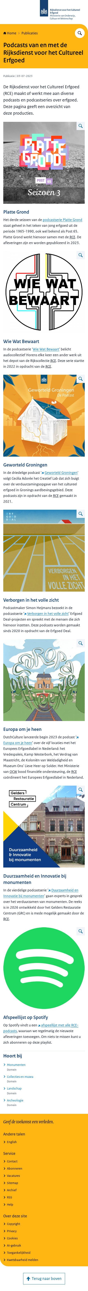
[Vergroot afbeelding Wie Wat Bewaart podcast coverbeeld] (81, 255)
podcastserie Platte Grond (62, 219)
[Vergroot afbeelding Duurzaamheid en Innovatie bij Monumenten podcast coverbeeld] (81, 790)
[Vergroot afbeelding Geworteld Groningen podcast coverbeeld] (81, 379)
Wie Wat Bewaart (46, 349)
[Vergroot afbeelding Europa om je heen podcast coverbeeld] (81, 643)
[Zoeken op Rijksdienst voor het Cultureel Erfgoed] (80, 33)
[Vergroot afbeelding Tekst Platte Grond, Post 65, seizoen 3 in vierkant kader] (81, 126)
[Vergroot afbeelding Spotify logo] (81, 931)
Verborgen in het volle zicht (48, 613)
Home (11, 33)
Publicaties (29, 33)
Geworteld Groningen (61, 472)
